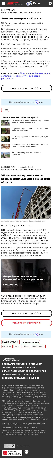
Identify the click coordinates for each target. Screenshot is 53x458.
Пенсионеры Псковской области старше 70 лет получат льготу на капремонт (30, 122)
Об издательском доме (14, 364)
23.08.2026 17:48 (8, 167)
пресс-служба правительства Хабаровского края (23, 221)
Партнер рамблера (23, 446)
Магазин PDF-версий (24, 367)
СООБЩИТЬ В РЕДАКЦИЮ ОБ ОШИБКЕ (20, 378)
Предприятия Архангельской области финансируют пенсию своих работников (26, 76)
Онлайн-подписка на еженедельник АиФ (24, 371)
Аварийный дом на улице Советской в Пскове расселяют (24, 278)
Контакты (29, 374)
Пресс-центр (35, 364)
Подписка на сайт (12, 374)
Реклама (6, 367)
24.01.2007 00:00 (8, 10)
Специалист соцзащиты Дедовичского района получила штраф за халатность (30, 146)
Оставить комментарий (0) (26, 323)
